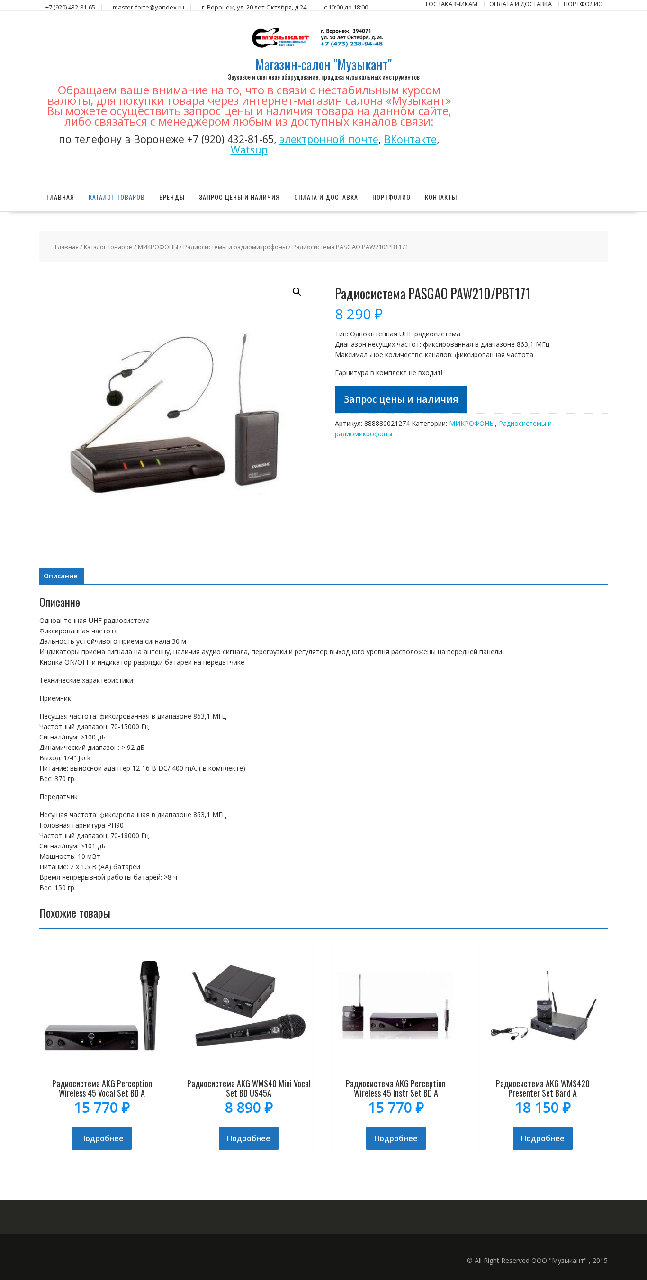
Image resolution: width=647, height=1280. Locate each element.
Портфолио (391, 197)
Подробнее (102, 1138)
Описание (60, 575)
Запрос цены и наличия (239, 197)
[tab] (60, 576)
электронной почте (328, 139)
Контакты (441, 197)
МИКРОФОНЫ (158, 247)
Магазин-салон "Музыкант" (323, 64)
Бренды (172, 197)
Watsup (249, 149)
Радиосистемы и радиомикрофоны (235, 247)
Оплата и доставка (326, 197)
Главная (60, 197)
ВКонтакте (410, 139)
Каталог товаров (117, 197)
